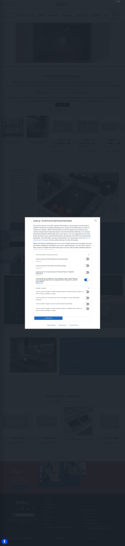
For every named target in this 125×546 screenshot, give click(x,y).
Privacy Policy (73, 325)
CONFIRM (48, 318)
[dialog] (62, 273)
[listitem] (62, 255)
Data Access (62, 325)
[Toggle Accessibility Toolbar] (4, 541)
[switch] (86, 259)
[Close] (96, 221)
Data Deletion (51, 325)
